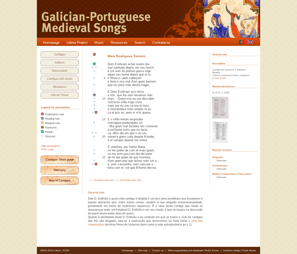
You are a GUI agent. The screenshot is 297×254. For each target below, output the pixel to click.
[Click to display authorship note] (94, 54)
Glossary (60, 170)
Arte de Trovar (60, 95)
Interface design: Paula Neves (239, 250)
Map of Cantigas (59, 180)
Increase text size (104, 180)
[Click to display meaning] (92, 67)
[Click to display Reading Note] (94, 95)
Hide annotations (50, 146)
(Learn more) (219, 78)
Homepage (128, 250)
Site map (143, 250)
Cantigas (59, 54)
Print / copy (47, 149)
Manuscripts (59, 70)
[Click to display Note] (96, 112)
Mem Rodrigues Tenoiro (126, 56)
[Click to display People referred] (94, 64)
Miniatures (59, 87)
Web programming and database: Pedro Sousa (193, 250)
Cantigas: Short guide (59, 159)
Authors (60, 62)
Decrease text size (131, 180)
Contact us (158, 250)
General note (219, 54)
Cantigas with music (59, 78)
